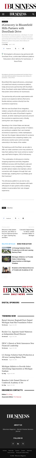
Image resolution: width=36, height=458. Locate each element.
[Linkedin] (18, 444)
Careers (17, 450)
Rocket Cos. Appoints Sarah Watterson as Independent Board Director (17, 333)
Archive (5, 450)
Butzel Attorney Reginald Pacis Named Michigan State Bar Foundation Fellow (17, 321)
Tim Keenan (5, 325)
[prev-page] (3, 277)
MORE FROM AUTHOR (24, 244)
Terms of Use (10, 452)
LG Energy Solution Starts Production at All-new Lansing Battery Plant (22, 250)
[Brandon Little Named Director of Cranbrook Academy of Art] (6, 270)
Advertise (29, 450)
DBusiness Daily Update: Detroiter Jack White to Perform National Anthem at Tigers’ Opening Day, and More (10, 233)
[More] (23, 48)
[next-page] (6, 277)
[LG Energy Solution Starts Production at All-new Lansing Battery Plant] (6, 250)
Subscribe (10, 450)
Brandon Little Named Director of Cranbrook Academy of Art (15, 381)
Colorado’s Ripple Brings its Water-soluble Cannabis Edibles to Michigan (27, 232)
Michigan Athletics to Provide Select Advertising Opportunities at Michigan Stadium (17, 368)
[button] (3, 14)
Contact (23, 450)
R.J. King (5, 44)
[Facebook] (13, 444)
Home (3, 18)
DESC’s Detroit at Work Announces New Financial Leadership (18, 344)
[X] (23, 444)
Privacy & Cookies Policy (22, 452)
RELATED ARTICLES (8, 244)
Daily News (9, 18)
